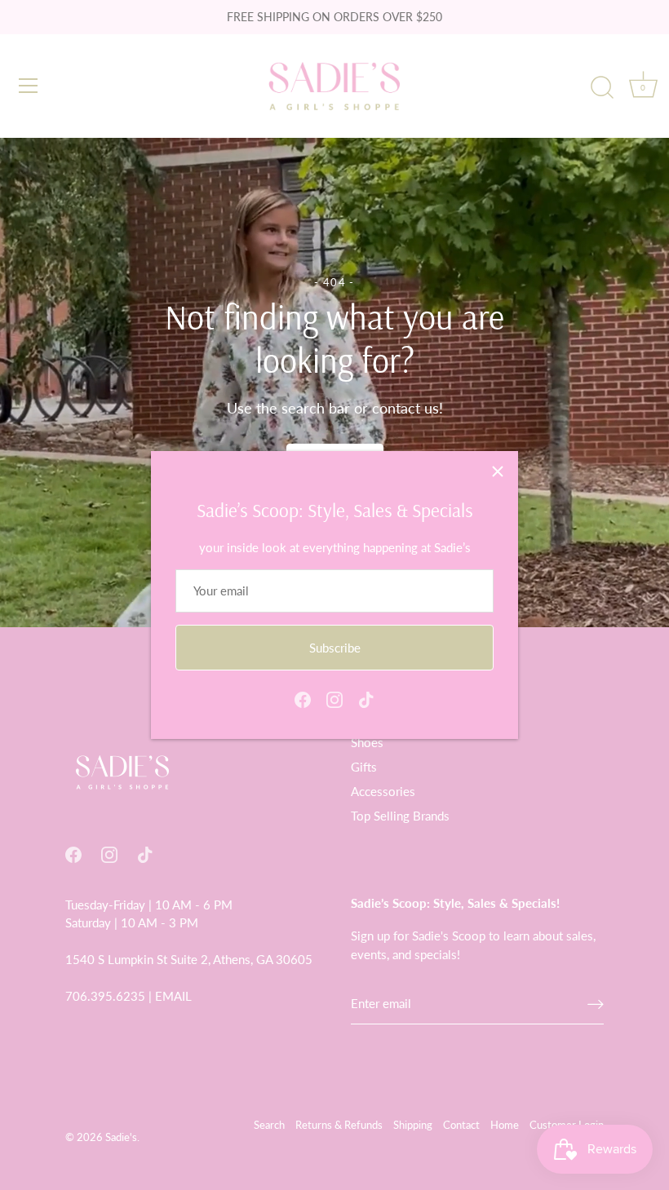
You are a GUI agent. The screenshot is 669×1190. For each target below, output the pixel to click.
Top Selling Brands (400, 815)
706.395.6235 (105, 996)
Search (269, 1124)
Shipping (412, 1124)
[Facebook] (303, 698)
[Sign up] (595, 1003)
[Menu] (29, 86)
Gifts (364, 766)
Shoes (367, 742)
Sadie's (121, 1137)
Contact (461, 1124)
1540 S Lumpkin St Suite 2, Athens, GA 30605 (188, 959)
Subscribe (335, 647)
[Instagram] (334, 698)
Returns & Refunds (339, 1124)
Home (504, 1124)
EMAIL (173, 996)
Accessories (383, 791)
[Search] (602, 88)
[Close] (498, 471)
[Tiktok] (366, 698)
